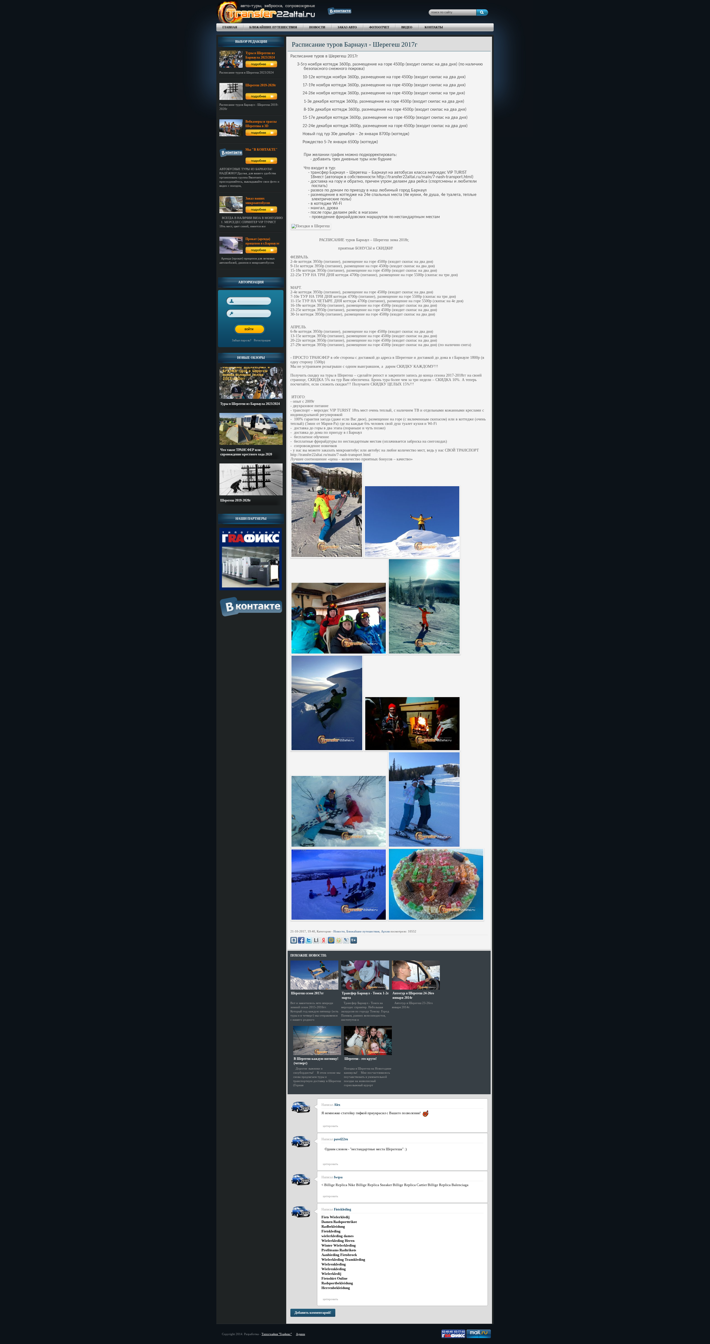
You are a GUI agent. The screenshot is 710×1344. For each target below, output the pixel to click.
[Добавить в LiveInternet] (316, 940)
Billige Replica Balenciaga (448, 1185)
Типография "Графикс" (277, 1334)
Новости (339, 931)
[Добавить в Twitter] (308, 940)
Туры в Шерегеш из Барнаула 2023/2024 (250, 404)
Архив (385, 931)
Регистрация (262, 340)
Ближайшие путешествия (362, 931)
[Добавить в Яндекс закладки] (323, 940)
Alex (337, 1105)
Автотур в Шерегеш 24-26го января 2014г (413, 995)
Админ (300, 1334)
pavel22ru (341, 1139)
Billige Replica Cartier (410, 1185)
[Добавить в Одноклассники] (338, 940)
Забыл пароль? (241, 340)
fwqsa (338, 1177)
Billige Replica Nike (339, 1185)
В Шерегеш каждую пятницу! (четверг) (316, 1061)
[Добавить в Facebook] (301, 940)
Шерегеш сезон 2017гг (307, 993)
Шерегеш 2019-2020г (235, 500)
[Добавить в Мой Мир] (331, 940)
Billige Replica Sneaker (374, 1185)
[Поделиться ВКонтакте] (293, 940)
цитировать (330, 1126)
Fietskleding (342, 1209)
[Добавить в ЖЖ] (346, 940)
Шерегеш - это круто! (360, 1059)
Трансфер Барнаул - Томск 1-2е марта (365, 995)
